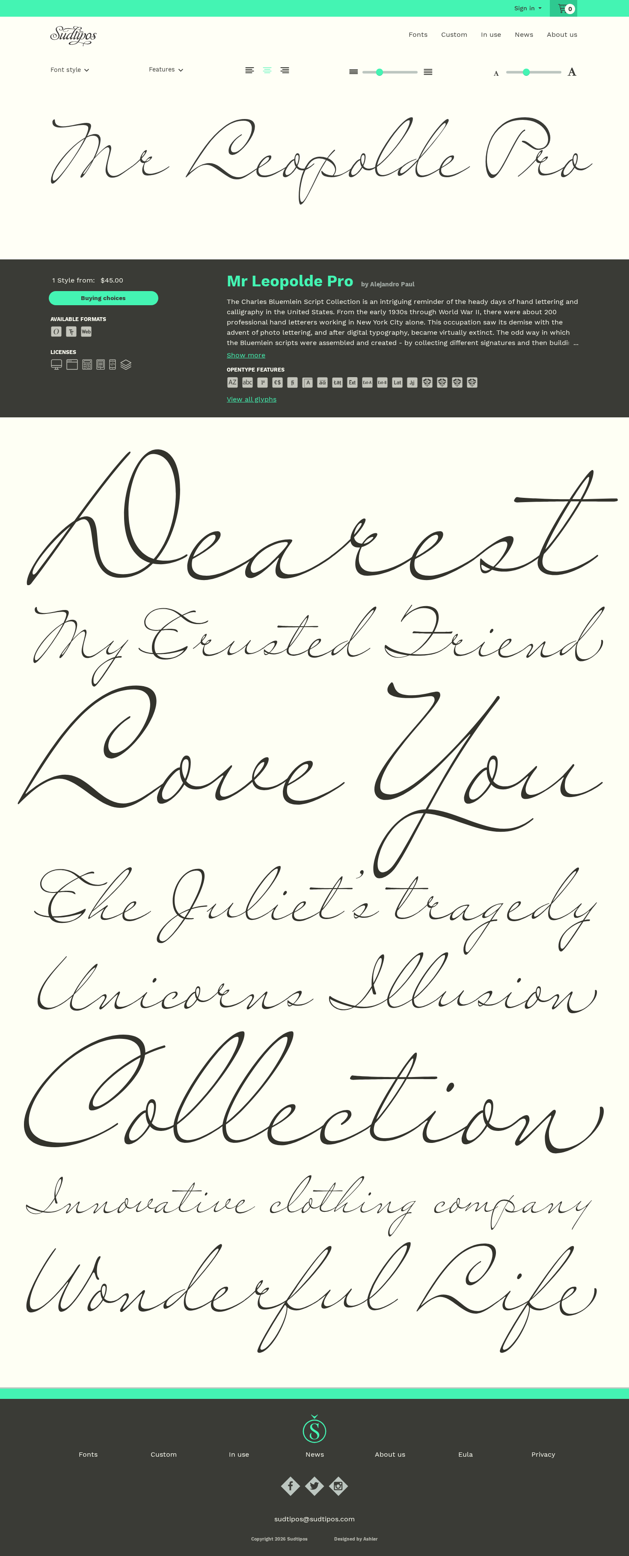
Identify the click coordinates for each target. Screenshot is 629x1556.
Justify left (250, 70)
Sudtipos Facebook (297, 1476)
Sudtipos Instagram (345, 1476)
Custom (454, 34)
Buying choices (103, 298)
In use (491, 34)
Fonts (418, 34)
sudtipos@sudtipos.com (314, 1519)
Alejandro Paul (392, 284)
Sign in (524, 8)
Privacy (543, 1454)
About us (562, 34)
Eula (465, 1454)
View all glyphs (251, 399)
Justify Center (267, 70)
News (524, 34)
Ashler (370, 1539)
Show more (246, 355)
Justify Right (285, 70)
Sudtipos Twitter (321, 1476)
